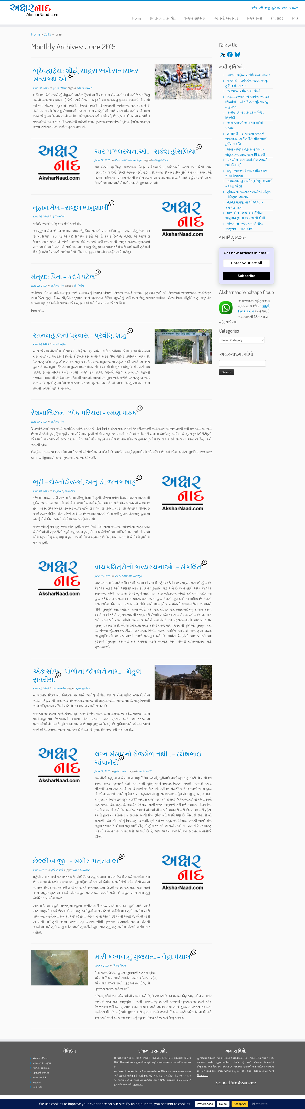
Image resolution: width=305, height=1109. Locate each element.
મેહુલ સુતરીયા (83, 688)
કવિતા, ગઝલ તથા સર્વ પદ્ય (128, 160)
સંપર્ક (295, 18)
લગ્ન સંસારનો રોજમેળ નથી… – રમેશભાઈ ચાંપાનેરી (148, 758)
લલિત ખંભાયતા (84, 88)
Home (137, 18)
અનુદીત (56, 491)
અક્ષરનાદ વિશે (39, 1077)
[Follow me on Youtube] (91, 8)
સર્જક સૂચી (254, 18)
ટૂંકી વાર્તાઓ (58, 216)
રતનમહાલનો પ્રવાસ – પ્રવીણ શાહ (80, 335)
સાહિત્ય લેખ (57, 285)
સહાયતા (37, 1082)
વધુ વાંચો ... (138, 1084)
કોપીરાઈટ (276, 18)
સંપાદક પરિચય (40, 1058)
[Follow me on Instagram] (89, 8)
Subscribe (246, 276)
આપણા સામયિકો (41, 1067)
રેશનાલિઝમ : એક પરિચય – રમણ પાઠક (84, 412)
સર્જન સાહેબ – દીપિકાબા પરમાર (248, 75)
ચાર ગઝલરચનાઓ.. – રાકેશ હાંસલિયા (145, 151)
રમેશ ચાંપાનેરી (144, 771)
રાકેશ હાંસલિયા (160, 160)
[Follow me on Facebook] (86, 8)
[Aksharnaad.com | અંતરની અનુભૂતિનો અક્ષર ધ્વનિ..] (35, 10)
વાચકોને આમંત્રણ (42, 1063)
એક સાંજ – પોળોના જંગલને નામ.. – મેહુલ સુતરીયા (87, 675)
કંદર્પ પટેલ (78, 285)
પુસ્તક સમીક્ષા (59, 88)
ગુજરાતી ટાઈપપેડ (41, 1072)
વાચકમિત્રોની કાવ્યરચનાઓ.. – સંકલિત (148, 566)
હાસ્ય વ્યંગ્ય (121, 771)
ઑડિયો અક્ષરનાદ (226, 18)
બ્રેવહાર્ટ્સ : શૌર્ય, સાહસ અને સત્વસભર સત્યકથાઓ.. (86, 74)
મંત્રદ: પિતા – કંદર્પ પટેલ (63, 276)
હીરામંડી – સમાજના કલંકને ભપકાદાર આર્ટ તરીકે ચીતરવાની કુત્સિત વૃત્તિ (246, 138)
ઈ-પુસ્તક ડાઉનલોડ (163, 18)
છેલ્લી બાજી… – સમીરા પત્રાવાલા (76, 861)
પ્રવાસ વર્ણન (59, 344)
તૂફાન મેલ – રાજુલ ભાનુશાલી (71, 207)
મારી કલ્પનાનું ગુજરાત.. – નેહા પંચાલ (142, 956)
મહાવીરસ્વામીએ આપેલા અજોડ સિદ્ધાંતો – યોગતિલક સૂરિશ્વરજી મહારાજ (247, 101)
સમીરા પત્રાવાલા (81, 870)
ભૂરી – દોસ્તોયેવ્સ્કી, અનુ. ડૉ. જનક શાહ (84, 482)
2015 (47, 34)
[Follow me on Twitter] (83, 8)
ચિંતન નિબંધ (119, 965)
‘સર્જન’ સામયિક (195, 18)
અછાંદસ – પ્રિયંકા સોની (243, 91)
